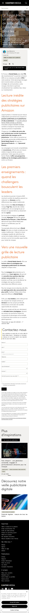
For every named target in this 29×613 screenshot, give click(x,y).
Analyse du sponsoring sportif (9, 532)
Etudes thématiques (6, 560)
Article (5, 60)
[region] (14, 601)
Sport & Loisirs (5, 469)
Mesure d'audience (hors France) (9, 538)
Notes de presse (5, 562)
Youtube (12, 589)
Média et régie (5, 548)
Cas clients (4, 564)
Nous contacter (5, 580)
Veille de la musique (6, 534)
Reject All (14, 606)
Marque (3, 544)
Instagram (6, 589)
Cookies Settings (14, 610)
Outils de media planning (7, 530)
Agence (3, 546)
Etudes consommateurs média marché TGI (17, 469)
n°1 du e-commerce (7, 120)
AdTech (3, 550)
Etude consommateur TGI (8, 528)
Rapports (3, 558)
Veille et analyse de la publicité (12, 57)
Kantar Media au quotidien (8, 576)
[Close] (26, 591)
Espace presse (5, 578)
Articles (3, 556)
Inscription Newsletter (7, 566)
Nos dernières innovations (7, 536)
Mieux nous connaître (6, 572)
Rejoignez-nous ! (5, 574)
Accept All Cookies (14, 602)
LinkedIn (2, 589)
